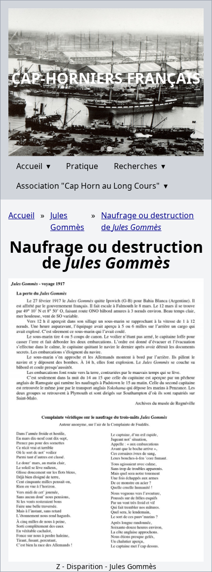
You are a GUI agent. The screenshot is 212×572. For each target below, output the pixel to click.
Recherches (139, 166)
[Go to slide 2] (109, 148)
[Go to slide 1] (103, 149)
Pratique (82, 166)
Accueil (33, 166)
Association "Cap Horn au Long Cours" (92, 185)
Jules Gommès (67, 221)
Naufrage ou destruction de (147, 221)
